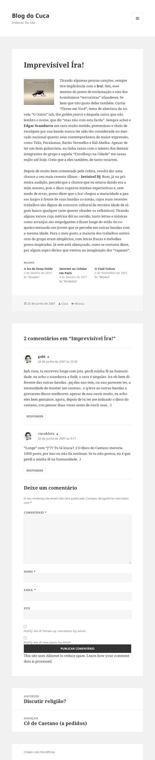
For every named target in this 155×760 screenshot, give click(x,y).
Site (27, 608)
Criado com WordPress (39, 752)
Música (79, 303)
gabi (41, 356)
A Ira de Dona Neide (38, 269)
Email (30, 590)
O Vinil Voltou (105, 269)
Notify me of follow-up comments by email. (55, 631)
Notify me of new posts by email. (48, 642)
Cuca (65, 303)
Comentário (35, 512)
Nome (30, 571)
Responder (34, 416)
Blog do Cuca (30, 15)
